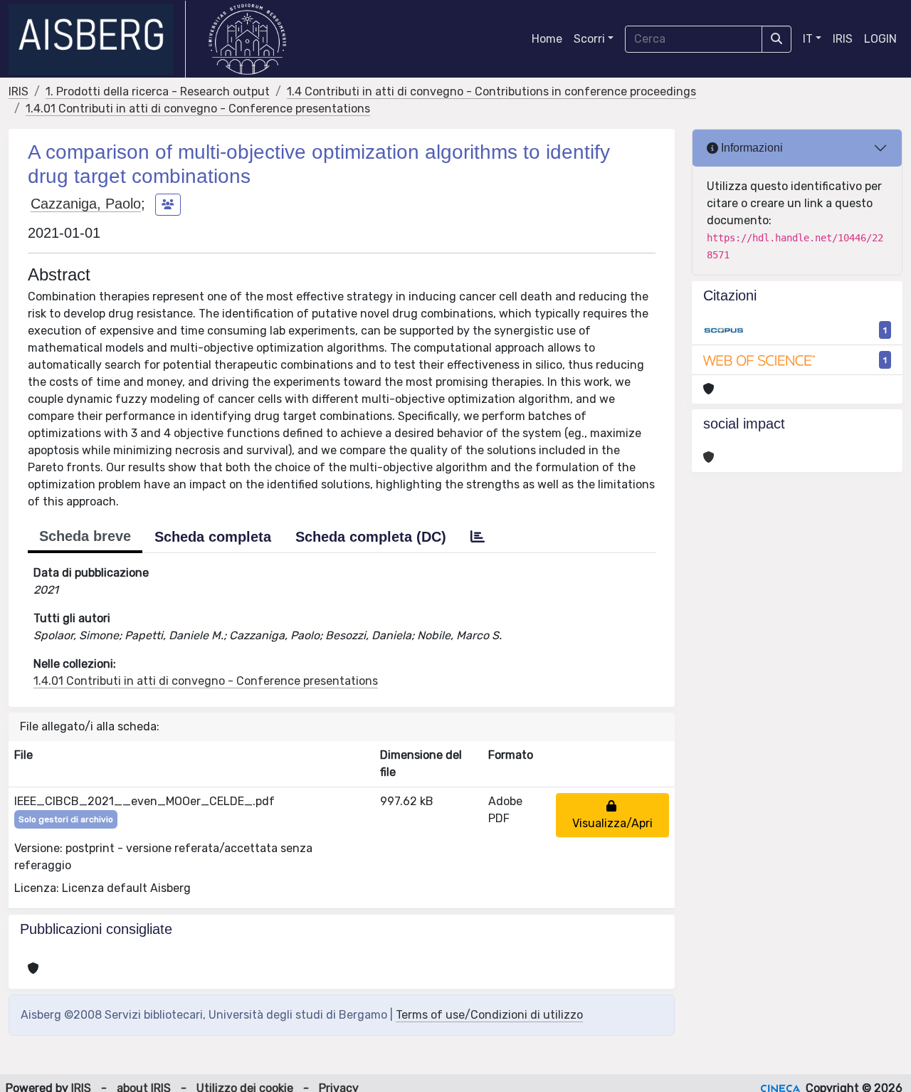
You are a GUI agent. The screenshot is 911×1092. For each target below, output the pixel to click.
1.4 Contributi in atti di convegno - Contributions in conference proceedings (491, 91)
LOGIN (880, 39)
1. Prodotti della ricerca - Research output (158, 91)
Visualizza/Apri (612, 814)
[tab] (477, 537)
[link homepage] (97, 39)
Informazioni (750, 148)
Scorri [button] (589, 39)
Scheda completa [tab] (212, 537)
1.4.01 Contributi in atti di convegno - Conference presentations (198, 108)
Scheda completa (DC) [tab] (370, 537)
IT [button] (808, 39)
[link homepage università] (247, 39)
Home (547, 39)
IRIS (843, 39)
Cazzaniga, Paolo (86, 203)
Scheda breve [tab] (85, 536)
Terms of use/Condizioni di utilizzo (489, 1015)
